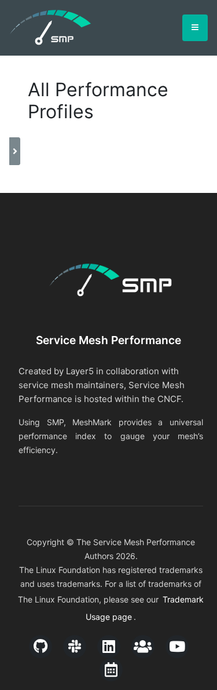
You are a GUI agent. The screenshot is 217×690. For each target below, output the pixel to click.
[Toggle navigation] (195, 27)
